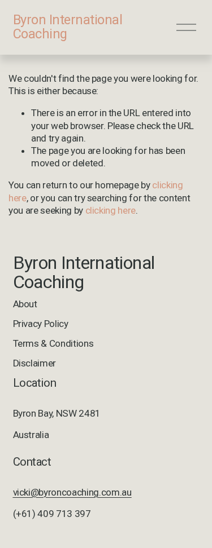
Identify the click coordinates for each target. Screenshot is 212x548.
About (25, 304)
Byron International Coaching (68, 27)
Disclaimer (35, 363)
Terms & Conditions (53, 343)
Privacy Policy (40, 323)
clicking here (110, 210)
